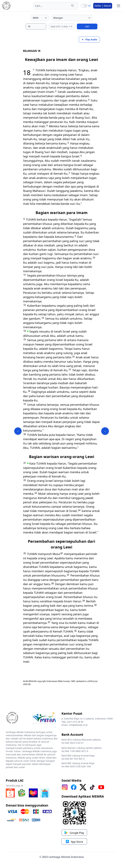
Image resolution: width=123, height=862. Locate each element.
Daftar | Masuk (102, 5)
